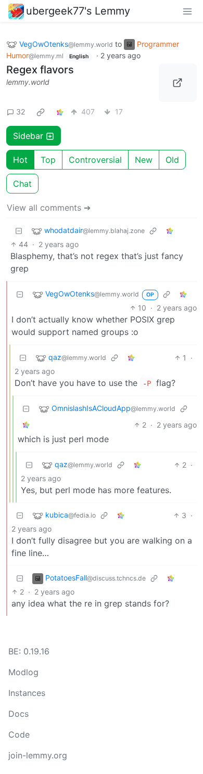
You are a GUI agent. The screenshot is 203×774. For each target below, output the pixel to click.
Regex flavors (40, 69)
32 (20, 111)
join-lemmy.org (37, 755)
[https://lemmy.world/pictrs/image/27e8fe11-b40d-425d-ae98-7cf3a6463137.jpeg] (178, 82)
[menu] (187, 11)
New (144, 159)
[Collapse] (18, 231)
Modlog (23, 672)
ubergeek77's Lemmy (78, 11)
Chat (22, 183)
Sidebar (28, 136)
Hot (20, 159)
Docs (18, 713)
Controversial (95, 159)
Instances (26, 693)
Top (48, 159)
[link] (41, 112)
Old (172, 159)
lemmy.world (27, 82)
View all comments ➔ (49, 207)
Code (19, 734)
